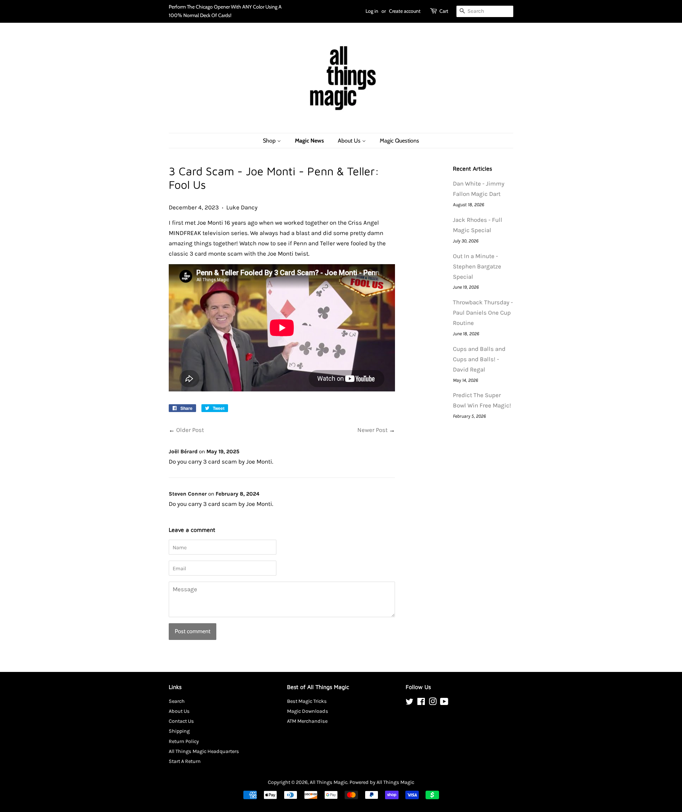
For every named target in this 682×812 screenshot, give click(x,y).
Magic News (309, 140)
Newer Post (372, 429)
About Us (350, 140)
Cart (443, 11)
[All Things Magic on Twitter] (409, 703)
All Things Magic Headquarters (204, 751)
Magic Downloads (307, 711)
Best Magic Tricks (307, 701)
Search (177, 701)
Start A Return (185, 761)
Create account (405, 11)
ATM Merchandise (307, 721)
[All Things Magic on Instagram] (433, 703)
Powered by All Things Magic (382, 782)
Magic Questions (399, 140)
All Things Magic (328, 782)
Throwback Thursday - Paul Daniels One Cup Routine (483, 312)
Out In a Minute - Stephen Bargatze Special (477, 266)
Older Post (190, 429)
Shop (270, 140)
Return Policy (184, 741)
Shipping (179, 731)
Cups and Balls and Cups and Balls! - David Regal (479, 359)
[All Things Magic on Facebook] (421, 703)
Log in (372, 11)
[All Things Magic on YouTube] (444, 703)
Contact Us (181, 721)
